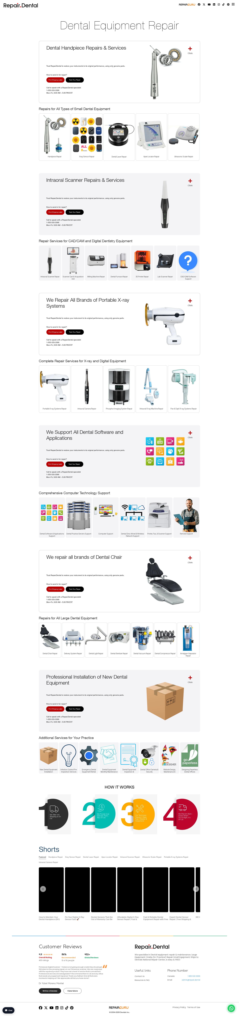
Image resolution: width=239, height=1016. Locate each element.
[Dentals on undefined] (40, 1008)
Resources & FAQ (142, 980)
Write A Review (50, 990)
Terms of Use (193, 1007)
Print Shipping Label (55, 80)
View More (72, 990)
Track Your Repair (74, 80)
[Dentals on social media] (199, 4)
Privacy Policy (179, 1007)
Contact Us (140, 976)
